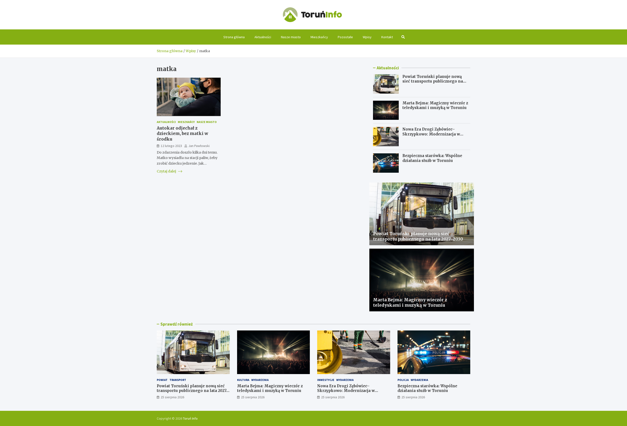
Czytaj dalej (167, 171)
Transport (177, 380)
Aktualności (262, 37)
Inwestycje (325, 380)
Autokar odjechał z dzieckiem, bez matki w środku (182, 133)
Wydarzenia (260, 380)
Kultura (243, 380)
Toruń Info (190, 418)
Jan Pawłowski (199, 145)
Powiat (162, 380)
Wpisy (367, 37)
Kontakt (387, 37)
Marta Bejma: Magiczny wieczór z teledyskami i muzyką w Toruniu (435, 105)
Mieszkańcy (319, 37)
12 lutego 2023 (171, 145)
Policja (403, 380)
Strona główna (234, 37)
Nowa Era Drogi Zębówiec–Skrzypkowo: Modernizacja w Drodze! (431, 134)
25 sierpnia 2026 (172, 397)
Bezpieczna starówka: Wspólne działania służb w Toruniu (432, 158)
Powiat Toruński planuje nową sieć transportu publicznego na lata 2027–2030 (432, 81)
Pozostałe (345, 37)
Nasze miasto (291, 37)
